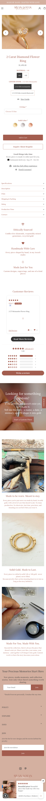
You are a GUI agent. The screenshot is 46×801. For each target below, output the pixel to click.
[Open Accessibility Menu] (5, 795)
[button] (29, 330)
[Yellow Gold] (15, 125)
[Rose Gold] (30, 125)
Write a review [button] (23, 373)
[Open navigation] (6, 8)
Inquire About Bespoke (23, 146)
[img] (13, 300)
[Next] (40, 32)
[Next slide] (23, 318)
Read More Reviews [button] (23, 339)
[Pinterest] (25, 768)
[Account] (40, 8)
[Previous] (5, 32)
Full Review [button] (13, 330)
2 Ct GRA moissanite (22, 86)
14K (19, 75)
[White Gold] (23, 125)
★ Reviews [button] (44, 402)
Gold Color (23, 120)
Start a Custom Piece (23, 419)
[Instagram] (20, 768)
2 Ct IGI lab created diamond (22, 93)
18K (25, 75)
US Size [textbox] (23, 107)
